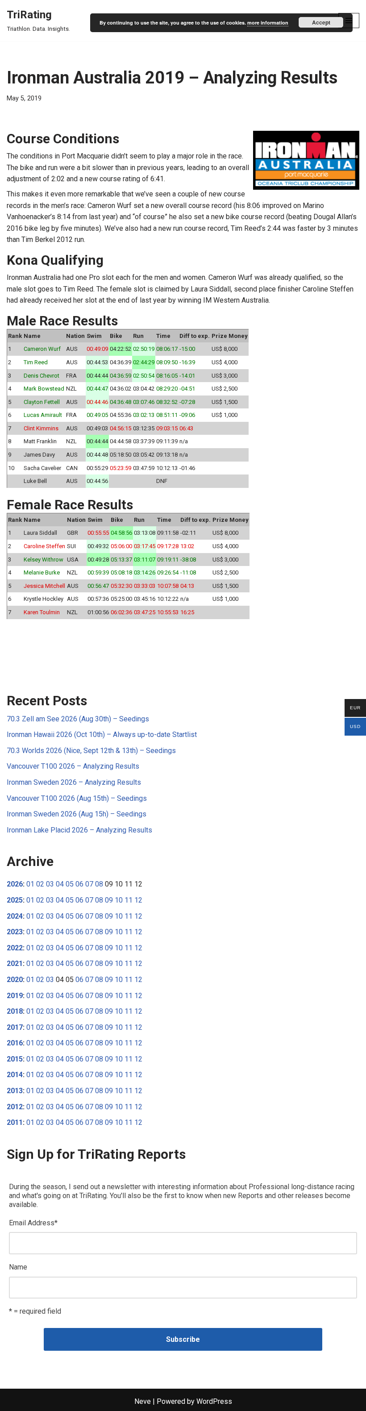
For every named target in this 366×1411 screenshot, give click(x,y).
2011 (15, 1122)
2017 (15, 1027)
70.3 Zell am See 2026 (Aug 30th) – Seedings (78, 719)
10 (119, 900)
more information (267, 22)
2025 (15, 900)
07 (89, 884)
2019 (15, 995)
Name (18, 1267)
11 (129, 900)
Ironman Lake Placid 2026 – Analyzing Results (79, 830)
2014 (15, 1074)
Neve (142, 1401)
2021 (15, 963)
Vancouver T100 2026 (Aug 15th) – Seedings (77, 798)
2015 (15, 1059)
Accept (321, 22)
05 (70, 884)
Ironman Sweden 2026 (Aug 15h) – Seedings (76, 814)
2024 (15, 916)
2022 (15, 948)
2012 (15, 1107)
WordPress (214, 1401)
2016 (15, 1043)
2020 (15, 979)
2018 (15, 1011)
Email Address (33, 1223)
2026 (15, 884)
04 (60, 884)
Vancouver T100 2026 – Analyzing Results (73, 766)
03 (50, 884)
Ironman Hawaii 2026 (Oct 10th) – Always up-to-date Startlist (102, 734)
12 (138, 900)
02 (40, 884)
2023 (15, 932)
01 (30, 884)
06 (79, 884)
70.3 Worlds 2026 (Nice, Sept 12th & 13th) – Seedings (91, 750)
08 (99, 884)
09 (109, 900)
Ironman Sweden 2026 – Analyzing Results (74, 782)
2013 (15, 1090)
